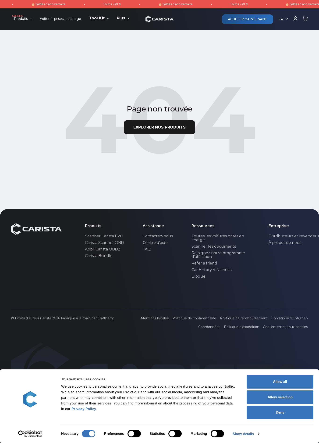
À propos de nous (285, 243)
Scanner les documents (213, 246)
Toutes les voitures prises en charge (217, 238)
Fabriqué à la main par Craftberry (87, 318)
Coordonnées (209, 327)
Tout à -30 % (104, 4)
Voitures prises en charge (60, 19)
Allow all (280, 382)
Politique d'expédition (241, 327)
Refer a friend (204, 263)
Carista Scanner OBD (104, 243)
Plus (121, 18)
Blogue (198, 276)
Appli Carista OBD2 (102, 249)
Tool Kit (97, 18)
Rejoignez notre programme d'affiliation (218, 255)
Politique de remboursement (244, 318)
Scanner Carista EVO (104, 236)
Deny (280, 412)
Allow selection (280, 397)
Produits (21, 19)
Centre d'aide (155, 243)
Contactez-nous (158, 236)
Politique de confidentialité (194, 318)
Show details (243, 434)
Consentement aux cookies (285, 327)
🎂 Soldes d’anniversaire (41, 4)
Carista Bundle (99, 256)
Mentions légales (155, 318)
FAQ (147, 249)
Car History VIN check (211, 270)
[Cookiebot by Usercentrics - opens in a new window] (30, 433)
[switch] (134, 433)
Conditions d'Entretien (289, 318)
